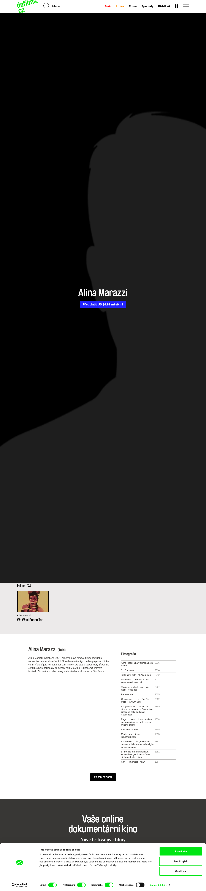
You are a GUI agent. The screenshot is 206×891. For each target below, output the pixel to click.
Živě (108, 6)
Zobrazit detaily (158, 885)
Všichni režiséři (103, 777)
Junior (119, 6)
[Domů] (28, 6)
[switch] (81, 885)
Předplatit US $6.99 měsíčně (103, 304)
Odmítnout (181, 871)
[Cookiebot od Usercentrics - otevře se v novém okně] (19, 885)
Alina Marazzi (23, 615)
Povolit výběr (181, 861)
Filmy (133, 6)
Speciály (147, 6)
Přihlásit (164, 6)
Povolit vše (181, 851)
